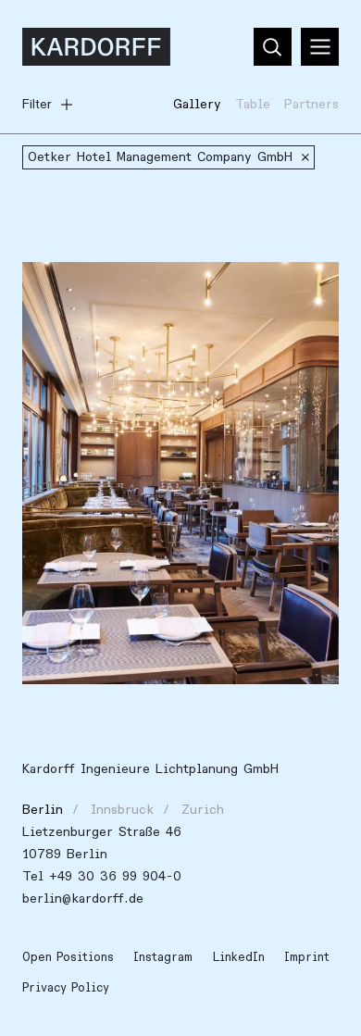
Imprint (307, 957)
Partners (311, 104)
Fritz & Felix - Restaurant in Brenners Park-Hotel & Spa (163, 298)
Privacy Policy (65, 988)
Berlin (42, 809)
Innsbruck (122, 809)
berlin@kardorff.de (82, 898)
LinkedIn (239, 957)
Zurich (202, 809)
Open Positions (68, 957)
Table (252, 104)
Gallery (197, 104)
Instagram (163, 957)
